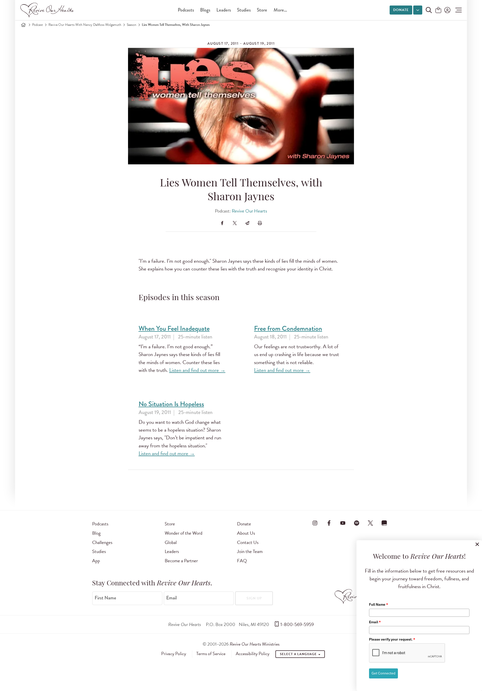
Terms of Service (210, 653)
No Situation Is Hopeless (171, 404)
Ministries (254, 644)
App (96, 560)
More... (280, 10)
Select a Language (299, 654)
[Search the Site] (428, 10)
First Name (105, 598)
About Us (246, 533)
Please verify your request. (392, 639)
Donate (401, 10)
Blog (96, 533)
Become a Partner (181, 560)
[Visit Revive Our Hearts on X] (370, 522)
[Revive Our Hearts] (48, 10)
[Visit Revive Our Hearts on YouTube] (342, 522)
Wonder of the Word (183, 533)
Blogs (205, 10)
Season (131, 24)
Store (262, 10)
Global (171, 542)
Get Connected (383, 673)
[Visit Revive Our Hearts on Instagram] (315, 522)
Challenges (102, 542)
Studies (244, 10)
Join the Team (250, 551)
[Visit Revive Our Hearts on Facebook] (328, 522)
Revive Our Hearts (249, 211)
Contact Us (248, 542)
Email (171, 598)
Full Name (378, 604)
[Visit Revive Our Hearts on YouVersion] (384, 522)
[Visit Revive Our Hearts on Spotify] (356, 522)
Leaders (223, 10)
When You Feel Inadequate (174, 328)
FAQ (242, 560)
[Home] (23, 25)
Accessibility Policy (252, 653)
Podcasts (186, 10)
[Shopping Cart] (438, 10)
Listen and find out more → (197, 370)
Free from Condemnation (288, 328)
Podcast (37, 24)
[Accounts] (446, 10)
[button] (457, 10)
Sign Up (254, 598)
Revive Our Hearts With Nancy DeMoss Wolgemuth (84, 24)
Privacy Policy (173, 653)
